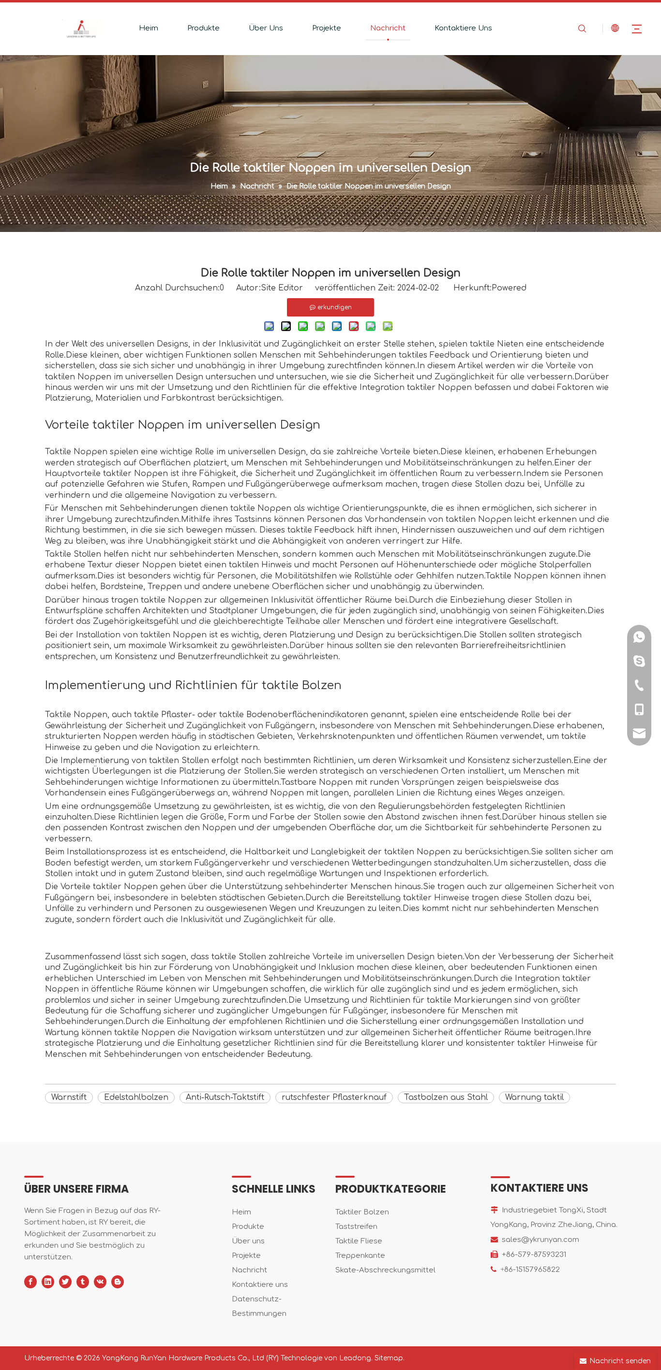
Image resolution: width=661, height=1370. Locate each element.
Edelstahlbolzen (136, 1097)
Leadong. (356, 1358)
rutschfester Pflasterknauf (334, 1097)
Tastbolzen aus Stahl (446, 1097)
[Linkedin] (48, 1281)
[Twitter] (65, 1281)
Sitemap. (390, 1358)
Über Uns (266, 28)
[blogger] (117, 1281)
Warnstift (69, 1097)
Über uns (248, 1241)
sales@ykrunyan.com (540, 1240)
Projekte (326, 28)
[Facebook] (30, 1281)
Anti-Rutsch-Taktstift (225, 1097)
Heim (148, 28)
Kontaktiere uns (260, 1285)
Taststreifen (356, 1227)
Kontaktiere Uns (463, 28)
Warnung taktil (534, 1097)
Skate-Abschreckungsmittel (385, 1270)
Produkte (203, 28)
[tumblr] (82, 1281)
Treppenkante (360, 1256)
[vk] (100, 1281)
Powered (509, 288)
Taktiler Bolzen (362, 1212)
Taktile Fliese (358, 1241)
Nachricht (388, 28)
